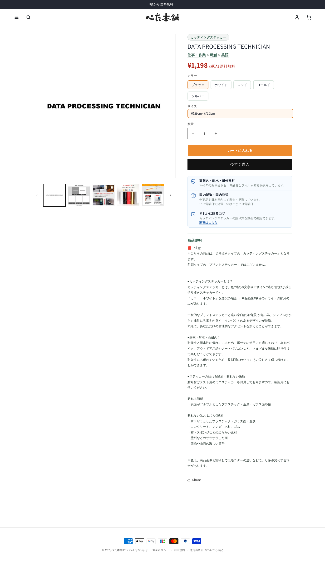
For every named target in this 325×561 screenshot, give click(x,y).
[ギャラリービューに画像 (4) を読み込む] (128, 195)
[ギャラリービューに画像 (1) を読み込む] (54, 195)
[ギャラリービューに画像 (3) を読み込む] (104, 195)
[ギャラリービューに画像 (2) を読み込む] (79, 195)
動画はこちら (208, 222)
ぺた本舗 (117, 550)
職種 (213, 55)
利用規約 (179, 550)
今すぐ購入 (239, 164)
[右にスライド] (170, 195)
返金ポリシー (161, 550)
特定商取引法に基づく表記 (206, 550)
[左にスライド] (37, 195)
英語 (225, 55)
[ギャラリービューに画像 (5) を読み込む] (153, 195)
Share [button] (196, 480)
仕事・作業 (196, 55)
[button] (16, 17)
